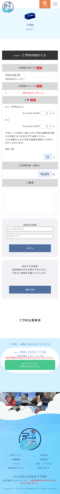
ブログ (16, 463)
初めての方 (30, 290)
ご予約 (44, 6)
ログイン (30, 248)
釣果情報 (44, 459)
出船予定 (44, 455)
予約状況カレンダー (15, 79)
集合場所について (16, 468)
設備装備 (16, 459)
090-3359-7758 (30, 476)
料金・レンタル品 (44, 463)
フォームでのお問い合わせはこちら (30, 365)
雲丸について (16, 455)
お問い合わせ (44, 468)
